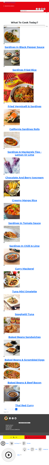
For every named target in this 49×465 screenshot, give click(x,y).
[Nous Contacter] (14, 437)
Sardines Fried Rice (24, 69)
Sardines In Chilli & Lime (24, 245)
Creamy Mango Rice (24, 200)
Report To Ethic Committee (13, 429)
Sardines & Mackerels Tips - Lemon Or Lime (24, 153)
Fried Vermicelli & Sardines (24, 106)
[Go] (47, 26)
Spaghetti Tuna (24, 314)
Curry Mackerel (24, 268)
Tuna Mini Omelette (24, 291)
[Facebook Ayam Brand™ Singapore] (37, 9)
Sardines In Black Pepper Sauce (24, 47)
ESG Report (9, 428)
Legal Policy (9, 426)
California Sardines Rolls (24, 129)
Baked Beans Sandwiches (24, 337)
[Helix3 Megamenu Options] (11, 27)
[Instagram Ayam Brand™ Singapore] (39, 9)
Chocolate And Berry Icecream (24, 177)
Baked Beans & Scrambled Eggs (24, 359)
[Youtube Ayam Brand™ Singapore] (42, 9)
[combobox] (32, 11)
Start (5, 409)
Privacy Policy (9, 425)
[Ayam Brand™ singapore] (6, 418)
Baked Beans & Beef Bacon (24, 382)
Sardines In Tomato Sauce (24, 223)
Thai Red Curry (24, 405)
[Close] (0, 439)
